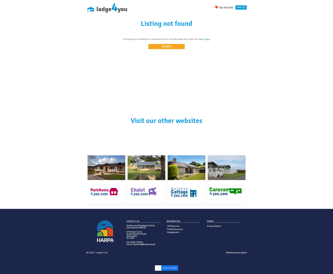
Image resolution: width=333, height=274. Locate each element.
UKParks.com (173, 226)
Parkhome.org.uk (175, 229)
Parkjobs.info (173, 232)
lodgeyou (111, 9)
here (208, 39)
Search (166, 46)
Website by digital (236, 252)
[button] (241, 7)
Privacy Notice (214, 226)
